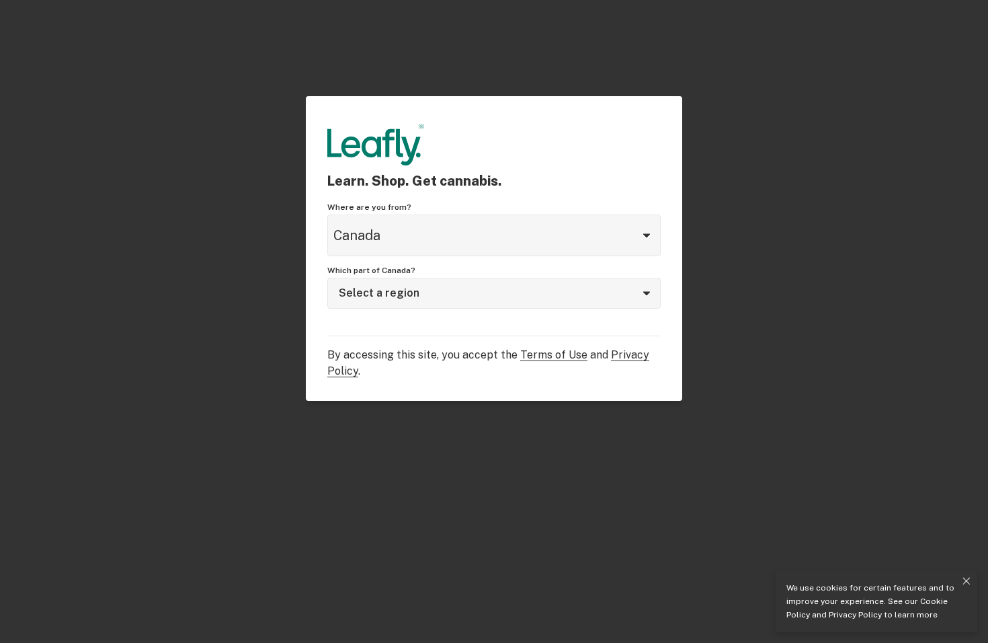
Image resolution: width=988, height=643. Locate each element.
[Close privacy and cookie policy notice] (966, 581)
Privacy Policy (855, 614)
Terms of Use (553, 354)
